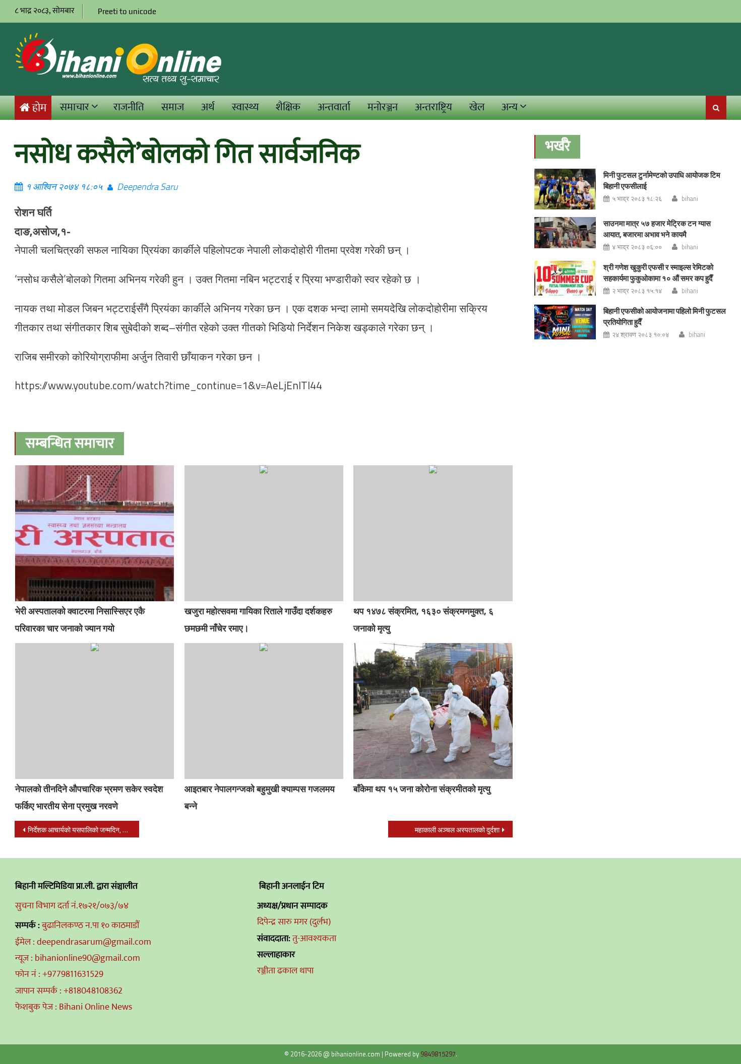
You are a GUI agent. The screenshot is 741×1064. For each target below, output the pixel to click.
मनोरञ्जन (382, 107)
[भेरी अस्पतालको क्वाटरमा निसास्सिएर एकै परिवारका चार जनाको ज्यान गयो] (94, 533)
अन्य (510, 107)
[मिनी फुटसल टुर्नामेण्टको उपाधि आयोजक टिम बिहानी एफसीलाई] (565, 189)
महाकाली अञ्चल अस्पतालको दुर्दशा (457, 829)
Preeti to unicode (127, 11)
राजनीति (128, 107)
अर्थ (208, 107)
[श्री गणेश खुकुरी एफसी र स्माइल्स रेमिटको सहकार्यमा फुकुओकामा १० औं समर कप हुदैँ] (565, 278)
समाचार (74, 107)
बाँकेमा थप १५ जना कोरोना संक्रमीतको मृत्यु (421, 789)
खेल (476, 107)
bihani (690, 198)
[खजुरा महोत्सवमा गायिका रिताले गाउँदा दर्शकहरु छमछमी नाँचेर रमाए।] (264, 533)
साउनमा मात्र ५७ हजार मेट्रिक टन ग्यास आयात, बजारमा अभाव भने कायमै (657, 229)
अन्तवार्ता (334, 107)
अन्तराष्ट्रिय (433, 107)
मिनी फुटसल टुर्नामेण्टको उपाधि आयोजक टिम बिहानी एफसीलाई (661, 180)
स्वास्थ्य (245, 107)
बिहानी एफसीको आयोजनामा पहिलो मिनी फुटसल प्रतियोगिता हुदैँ (664, 316)
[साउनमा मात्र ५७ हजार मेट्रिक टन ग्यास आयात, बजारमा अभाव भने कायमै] (565, 232)
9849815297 (438, 1054)
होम (39, 108)
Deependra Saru (147, 186)
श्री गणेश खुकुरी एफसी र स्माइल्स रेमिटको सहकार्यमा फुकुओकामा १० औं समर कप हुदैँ (658, 272)
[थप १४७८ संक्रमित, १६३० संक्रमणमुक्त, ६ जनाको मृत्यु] (433, 533)
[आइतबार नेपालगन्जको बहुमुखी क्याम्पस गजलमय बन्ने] (264, 711)
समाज (172, 107)
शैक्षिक (288, 107)
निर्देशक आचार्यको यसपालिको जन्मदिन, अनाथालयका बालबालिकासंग (83, 829)
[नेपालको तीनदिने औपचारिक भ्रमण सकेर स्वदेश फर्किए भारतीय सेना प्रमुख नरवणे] (94, 711)
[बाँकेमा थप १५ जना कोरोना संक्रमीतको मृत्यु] (433, 711)
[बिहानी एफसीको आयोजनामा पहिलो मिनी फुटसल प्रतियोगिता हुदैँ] (565, 322)
